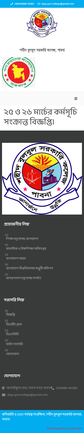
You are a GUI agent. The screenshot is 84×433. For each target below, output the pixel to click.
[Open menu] (76, 98)
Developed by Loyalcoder (64, 428)
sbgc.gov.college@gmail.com (27, 394)
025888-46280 (66, 388)
